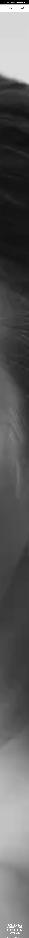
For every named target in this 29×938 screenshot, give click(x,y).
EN (16, 8)
